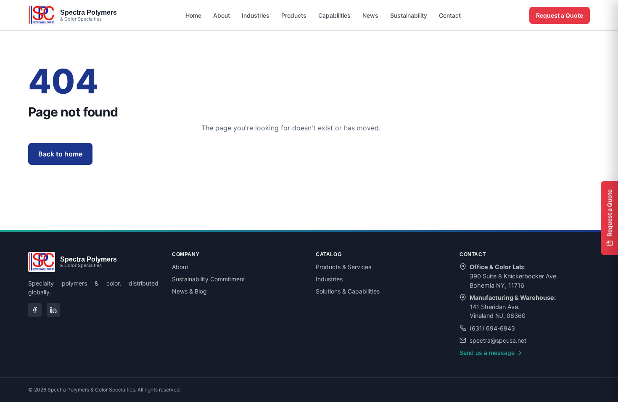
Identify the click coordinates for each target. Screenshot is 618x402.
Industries (255, 15)
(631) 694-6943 (492, 328)
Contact (450, 15)
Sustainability (408, 15)
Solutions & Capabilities (348, 291)
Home (193, 15)
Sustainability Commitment (208, 279)
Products (293, 15)
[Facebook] (35, 310)
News (370, 15)
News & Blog (189, 291)
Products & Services (343, 266)
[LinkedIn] (53, 310)
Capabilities (334, 15)
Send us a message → (491, 352)
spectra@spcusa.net (498, 340)
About (221, 15)
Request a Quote (559, 15)
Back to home (60, 154)
